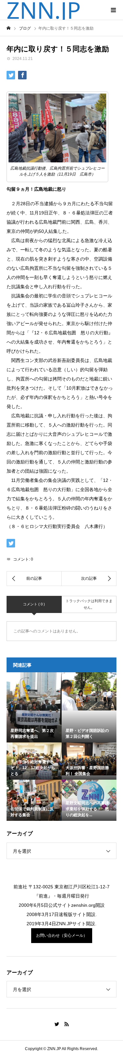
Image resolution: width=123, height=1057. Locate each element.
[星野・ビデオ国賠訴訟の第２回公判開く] (89, 691)
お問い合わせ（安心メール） (61, 935)
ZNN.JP (44, 10)
